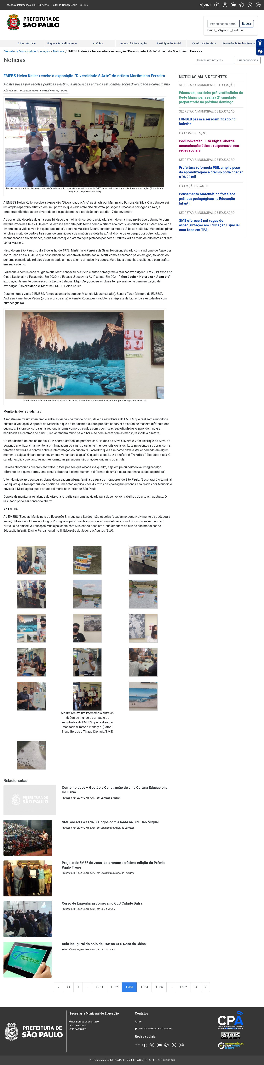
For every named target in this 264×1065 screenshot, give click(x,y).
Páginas (223, 30)
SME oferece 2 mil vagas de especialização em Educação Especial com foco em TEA (209, 225)
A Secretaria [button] (26, 43)
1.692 (183, 987)
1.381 (99, 987)
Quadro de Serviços (204, 43)
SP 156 (84, 5)
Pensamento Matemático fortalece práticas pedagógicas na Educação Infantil (207, 198)
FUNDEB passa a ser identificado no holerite (207, 121)
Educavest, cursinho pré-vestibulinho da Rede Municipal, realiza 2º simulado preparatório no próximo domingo (211, 97)
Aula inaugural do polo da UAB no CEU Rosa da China (104, 944)
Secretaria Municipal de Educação (27, 51)
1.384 (144, 987)
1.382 (114, 987)
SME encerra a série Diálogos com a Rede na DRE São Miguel (110, 822)
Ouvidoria (43, 5)
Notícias (238, 30)
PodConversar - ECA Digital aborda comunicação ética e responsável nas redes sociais (209, 145)
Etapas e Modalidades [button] (61, 43)
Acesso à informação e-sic (20, 5)
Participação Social (169, 43)
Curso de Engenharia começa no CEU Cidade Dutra (102, 903)
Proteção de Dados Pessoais (240, 43)
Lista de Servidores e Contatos (155, 1028)
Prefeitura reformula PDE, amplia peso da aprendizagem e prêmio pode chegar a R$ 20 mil (211, 172)
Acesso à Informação (133, 43)
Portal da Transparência (64, 5)
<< (68, 987)
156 (139, 1021)
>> (196, 987)
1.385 (159, 987)
